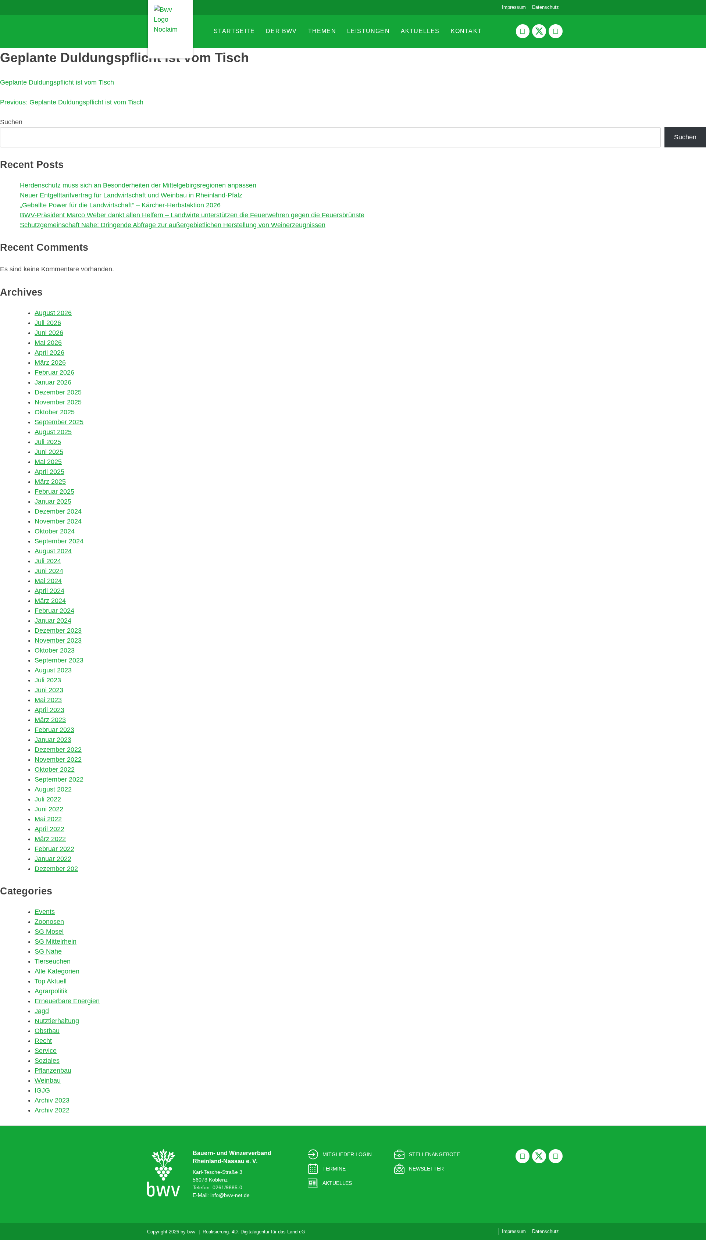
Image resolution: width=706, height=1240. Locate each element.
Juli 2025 (48, 442)
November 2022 (58, 759)
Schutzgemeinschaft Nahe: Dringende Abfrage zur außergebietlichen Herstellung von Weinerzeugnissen (172, 225)
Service (46, 1050)
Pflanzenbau (53, 1070)
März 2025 (50, 481)
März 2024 (50, 600)
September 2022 (59, 779)
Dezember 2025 (58, 392)
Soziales (47, 1060)
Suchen (11, 122)
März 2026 (50, 362)
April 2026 (49, 352)
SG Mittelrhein (55, 941)
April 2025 (49, 471)
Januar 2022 (53, 858)
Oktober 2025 (55, 412)
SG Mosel (49, 931)
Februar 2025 (54, 491)
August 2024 (53, 551)
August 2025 (53, 432)
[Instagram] (556, 31)
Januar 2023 (53, 739)
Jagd (42, 1011)
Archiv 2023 (52, 1100)
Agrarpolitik (51, 991)
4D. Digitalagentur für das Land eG (268, 1231)
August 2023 (53, 670)
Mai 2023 (48, 700)
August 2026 (53, 313)
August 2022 (53, 789)
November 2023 (58, 640)
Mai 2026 (48, 342)
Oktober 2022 (55, 769)
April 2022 (49, 829)
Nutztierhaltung (57, 1021)
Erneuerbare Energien (67, 1001)
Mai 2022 (48, 819)
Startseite (234, 31)
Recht (43, 1040)
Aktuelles (420, 31)
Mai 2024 (48, 581)
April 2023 (49, 710)
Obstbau (47, 1030)
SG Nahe (48, 951)
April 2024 (49, 590)
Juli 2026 (48, 322)
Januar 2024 (53, 620)
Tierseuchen (53, 961)
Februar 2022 (54, 849)
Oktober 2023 (55, 650)
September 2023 (59, 660)
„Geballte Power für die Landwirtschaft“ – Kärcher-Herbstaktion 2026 (120, 205)
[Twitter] (539, 31)
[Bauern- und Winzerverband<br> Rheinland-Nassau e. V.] (163, 1173)
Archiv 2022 (52, 1110)
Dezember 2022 (58, 749)
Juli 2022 (48, 799)
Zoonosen (49, 921)
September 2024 (59, 541)
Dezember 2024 (58, 511)
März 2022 (50, 839)
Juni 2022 (49, 809)
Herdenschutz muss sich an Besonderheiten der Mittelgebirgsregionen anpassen (138, 185)
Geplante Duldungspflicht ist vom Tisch (57, 82)
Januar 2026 (53, 382)
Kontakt (466, 31)
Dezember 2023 (58, 630)
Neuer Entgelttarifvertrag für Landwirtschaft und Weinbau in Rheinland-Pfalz (131, 195)
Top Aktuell (51, 981)
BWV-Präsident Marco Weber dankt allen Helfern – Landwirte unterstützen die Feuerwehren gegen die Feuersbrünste (192, 215)
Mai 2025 (48, 461)
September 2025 (59, 422)
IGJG (42, 1090)
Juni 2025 (49, 451)
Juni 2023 (49, 690)
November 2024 (58, 521)
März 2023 (50, 719)
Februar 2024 (54, 610)
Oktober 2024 (55, 531)
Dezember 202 (56, 868)
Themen (322, 31)
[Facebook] (523, 31)
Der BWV (281, 31)
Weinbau (48, 1080)
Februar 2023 (54, 729)
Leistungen (368, 31)
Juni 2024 (49, 571)
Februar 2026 (54, 372)
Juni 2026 (49, 332)
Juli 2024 (48, 561)
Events (45, 911)
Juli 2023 (48, 680)
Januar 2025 (53, 501)
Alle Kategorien (57, 971)
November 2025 (58, 402)
